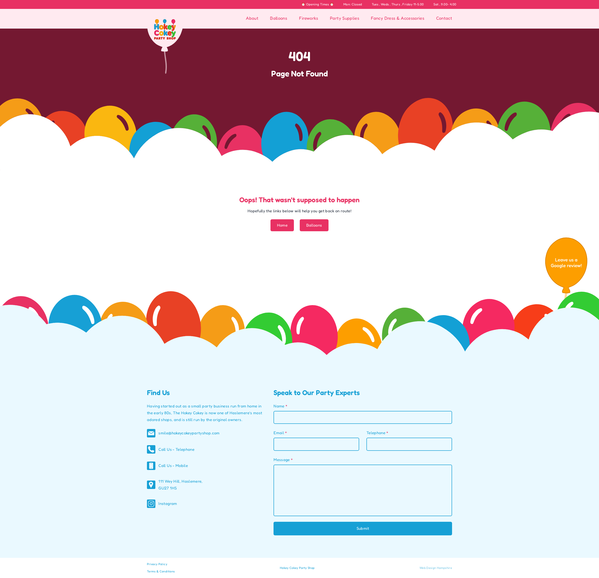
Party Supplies (344, 18)
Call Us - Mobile (173, 465)
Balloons (278, 18)
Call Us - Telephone (176, 449)
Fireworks (308, 18)
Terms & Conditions (161, 571)
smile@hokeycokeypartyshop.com (188, 433)
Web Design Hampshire (436, 568)
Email (280, 432)
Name (280, 406)
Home (282, 225)
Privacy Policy (157, 564)
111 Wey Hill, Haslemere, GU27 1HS (180, 484)
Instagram (167, 503)
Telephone (377, 432)
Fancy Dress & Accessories (397, 18)
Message (283, 459)
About (252, 18)
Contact (444, 18)
